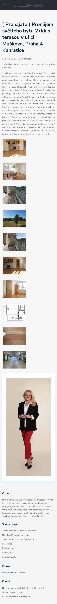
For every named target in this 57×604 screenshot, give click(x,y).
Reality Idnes (8, 548)
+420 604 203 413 (14, 592)
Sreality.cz (7, 543)
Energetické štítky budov (14, 572)
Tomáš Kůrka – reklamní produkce (18, 539)
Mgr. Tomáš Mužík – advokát (15, 535)
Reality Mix (7, 552)
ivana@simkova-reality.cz (18, 596)
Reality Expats (9, 557)
